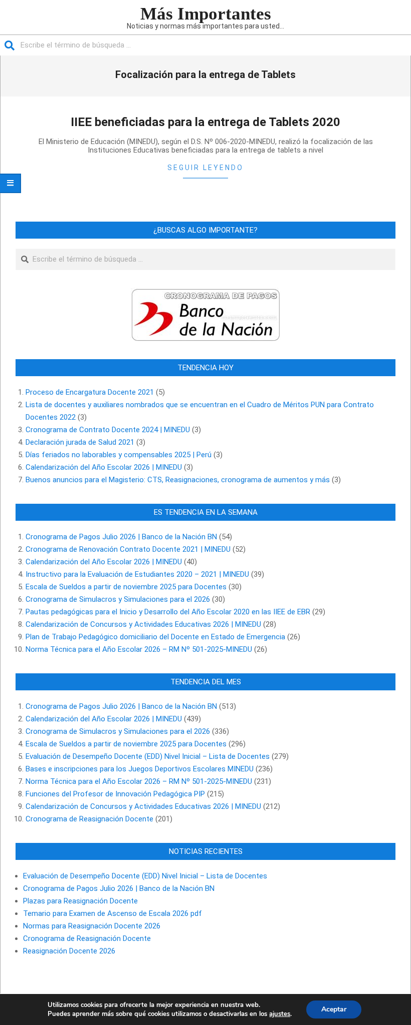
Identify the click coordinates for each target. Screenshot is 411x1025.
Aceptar (333, 1009)
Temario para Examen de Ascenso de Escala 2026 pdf (112, 913)
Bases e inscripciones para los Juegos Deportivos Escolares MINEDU (140, 768)
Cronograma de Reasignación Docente (89, 818)
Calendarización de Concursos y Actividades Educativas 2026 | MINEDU (143, 624)
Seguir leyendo (205, 168)
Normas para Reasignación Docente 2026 (91, 925)
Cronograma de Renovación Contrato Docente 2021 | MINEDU (128, 549)
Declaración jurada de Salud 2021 (80, 442)
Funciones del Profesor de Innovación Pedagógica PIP (115, 793)
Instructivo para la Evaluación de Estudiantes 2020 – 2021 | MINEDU (137, 574)
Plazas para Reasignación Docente (80, 900)
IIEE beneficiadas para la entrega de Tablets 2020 (205, 122)
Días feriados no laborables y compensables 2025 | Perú (119, 454)
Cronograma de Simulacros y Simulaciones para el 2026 (118, 599)
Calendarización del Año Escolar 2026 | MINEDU (104, 467)
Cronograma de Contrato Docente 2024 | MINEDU (108, 429)
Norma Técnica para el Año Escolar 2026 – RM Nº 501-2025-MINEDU (139, 649)
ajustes (279, 1013)
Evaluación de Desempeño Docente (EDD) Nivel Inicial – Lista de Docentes (148, 756)
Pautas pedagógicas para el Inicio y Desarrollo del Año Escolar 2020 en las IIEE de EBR (168, 611)
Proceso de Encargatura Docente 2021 (90, 392)
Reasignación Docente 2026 (69, 950)
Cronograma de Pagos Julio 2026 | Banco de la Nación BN (121, 536)
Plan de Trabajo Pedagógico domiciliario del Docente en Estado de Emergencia (155, 636)
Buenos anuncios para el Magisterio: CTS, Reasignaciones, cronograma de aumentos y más (178, 479)
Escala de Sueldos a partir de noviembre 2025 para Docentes (126, 586)
